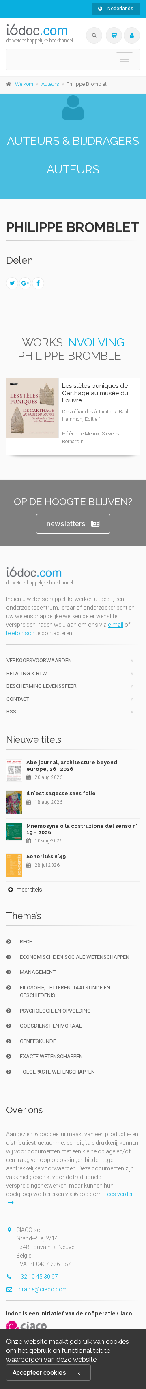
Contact (17, 699)
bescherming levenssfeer (41, 686)
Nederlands (119, 8)
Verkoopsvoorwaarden (39, 660)
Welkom (24, 84)
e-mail (115, 624)
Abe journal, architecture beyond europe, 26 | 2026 (71, 765)
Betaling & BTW (26, 673)
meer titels (28, 889)
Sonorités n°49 (46, 856)
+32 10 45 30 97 (37, 1276)
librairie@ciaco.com (42, 1289)
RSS (11, 712)
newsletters (66, 523)
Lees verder (103, 424)
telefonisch (20, 633)
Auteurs (50, 84)
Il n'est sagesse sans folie (61, 793)
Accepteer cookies (39, 1372)
